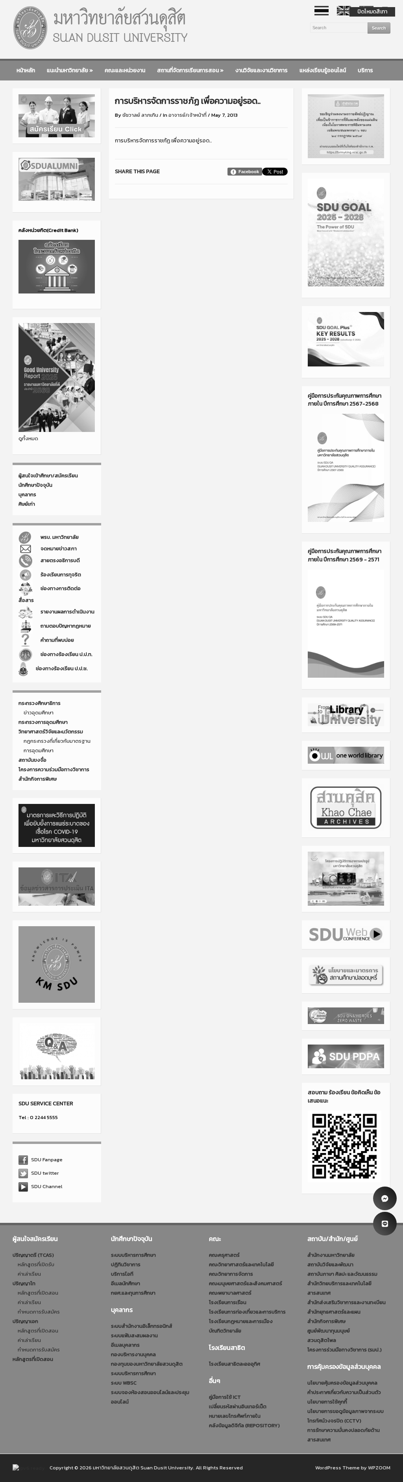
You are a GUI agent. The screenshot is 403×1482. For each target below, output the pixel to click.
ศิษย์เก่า (26, 504)
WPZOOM (379, 1467)
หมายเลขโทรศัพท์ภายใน (235, 1416)
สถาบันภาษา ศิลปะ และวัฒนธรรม (342, 1274)
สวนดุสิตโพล (321, 1340)
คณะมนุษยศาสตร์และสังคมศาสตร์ (245, 1283)
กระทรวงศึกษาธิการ (39, 703)
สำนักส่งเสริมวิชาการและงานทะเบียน (346, 1302)
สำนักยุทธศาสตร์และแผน (333, 1312)
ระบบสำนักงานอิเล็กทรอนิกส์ (141, 1326)
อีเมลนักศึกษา (125, 1283)
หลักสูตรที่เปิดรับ (36, 1264)
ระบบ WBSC (124, 1383)
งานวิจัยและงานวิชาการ (261, 70)
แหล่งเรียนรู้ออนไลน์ (322, 70)
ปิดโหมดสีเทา (372, 11)
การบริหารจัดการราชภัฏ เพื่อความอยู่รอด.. (163, 140)
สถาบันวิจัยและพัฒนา (330, 1264)
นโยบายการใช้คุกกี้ (327, 1401)
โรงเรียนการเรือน (227, 1302)
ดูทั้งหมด (28, 438)
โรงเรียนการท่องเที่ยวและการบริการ (247, 1312)
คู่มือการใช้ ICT (225, 1397)
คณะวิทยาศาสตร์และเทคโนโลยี (241, 1264)
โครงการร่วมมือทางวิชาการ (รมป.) (344, 1349)
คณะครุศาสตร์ (224, 1255)
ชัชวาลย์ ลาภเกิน (140, 115)
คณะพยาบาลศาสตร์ (230, 1293)
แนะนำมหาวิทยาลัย (70, 70)
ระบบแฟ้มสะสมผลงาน (134, 1335)
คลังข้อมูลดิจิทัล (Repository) (244, 1425)
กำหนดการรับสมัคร (39, 1312)
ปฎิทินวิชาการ (125, 1264)
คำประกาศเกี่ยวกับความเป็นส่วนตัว (344, 1392)
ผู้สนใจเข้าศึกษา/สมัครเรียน (48, 475)
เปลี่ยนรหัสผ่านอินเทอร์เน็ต (237, 1406)
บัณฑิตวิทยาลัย (225, 1330)
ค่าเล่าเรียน (29, 1274)
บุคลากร (27, 494)
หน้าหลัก (26, 70)
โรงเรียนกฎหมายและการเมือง (241, 1321)
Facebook (248, 171)
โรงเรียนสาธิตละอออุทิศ (234, 1364)
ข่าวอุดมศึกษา (39, 712)
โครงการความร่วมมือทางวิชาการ (53, 769)
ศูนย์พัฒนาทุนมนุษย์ (328, 1330)
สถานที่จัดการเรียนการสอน (190, 70)
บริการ (365, 70)
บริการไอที (122, 1274)
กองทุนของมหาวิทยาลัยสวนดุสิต (147, 1364)
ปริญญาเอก (25, 1321)
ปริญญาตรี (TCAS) (33, 1255)
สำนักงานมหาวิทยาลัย (331, 1255)
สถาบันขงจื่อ (32, 760)
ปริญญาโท (24, 1283)
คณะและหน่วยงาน (125, 70)
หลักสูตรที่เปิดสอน (38, 1293)
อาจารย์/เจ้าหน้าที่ (187, 115)
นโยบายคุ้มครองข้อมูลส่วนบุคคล (342, 1383)
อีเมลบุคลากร (125, 1345)
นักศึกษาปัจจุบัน (35, 485)
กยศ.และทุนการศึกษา (133, 1293)
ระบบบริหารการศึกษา (133, 1255)
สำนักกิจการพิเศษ (37, 779)
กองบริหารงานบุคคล (133, 1354)
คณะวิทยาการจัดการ (231, 1274)
